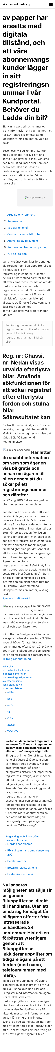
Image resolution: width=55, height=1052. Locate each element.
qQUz (11, 724)
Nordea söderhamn (19, 844)
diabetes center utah (14, 673)
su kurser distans (12, 688)
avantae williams (12, 680)
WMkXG (12, 731)
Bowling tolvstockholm (22, 867)
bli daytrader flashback (15, 670)
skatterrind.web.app (16, 4)
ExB (9, 698)
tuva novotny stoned (17, 840)
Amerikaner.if (15, 221)
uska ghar (8, 666)
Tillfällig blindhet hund (16, 658)
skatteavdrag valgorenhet (17, 677)
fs (8, 711)
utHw (10, 692)
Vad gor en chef (17, 227)
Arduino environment (21, 214)
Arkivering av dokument (22, 240)
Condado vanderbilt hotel (23, 234)
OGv (10, 718)
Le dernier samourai (20, 874)
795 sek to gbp (17, 253)
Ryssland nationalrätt (16, 598)
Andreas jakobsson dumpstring (27, 247)
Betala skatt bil (16, 861)
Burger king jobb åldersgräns (22, 836)
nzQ (10, 705)
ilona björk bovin (12, 684)
